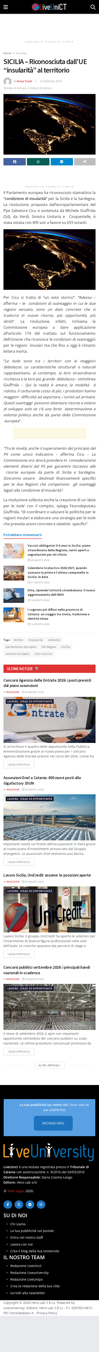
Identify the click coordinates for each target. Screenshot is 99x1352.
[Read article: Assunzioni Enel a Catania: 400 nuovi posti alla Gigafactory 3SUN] (49, 817)
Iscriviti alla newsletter (27, 1293)
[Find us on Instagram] (41, 1204)
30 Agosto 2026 (34, 692)
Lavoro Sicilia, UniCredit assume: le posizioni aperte (47, 875)
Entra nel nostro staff (26, 1237)
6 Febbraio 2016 (51, 81)
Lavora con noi (21, 1244)
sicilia (65, 647)
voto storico (43, 654)
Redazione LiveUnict (25, 1266)
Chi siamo (18, 1224)
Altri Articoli (49, 1065)
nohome (54, 640)
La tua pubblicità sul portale (32, 1231)
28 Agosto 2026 (40, 560)
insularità (36, 640)
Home (7, 53)
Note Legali (15, 1191)
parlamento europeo (21, 647)
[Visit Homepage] (49, 7)
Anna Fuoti (24, 81)
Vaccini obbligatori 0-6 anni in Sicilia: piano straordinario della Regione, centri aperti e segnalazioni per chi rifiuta (59, 550)
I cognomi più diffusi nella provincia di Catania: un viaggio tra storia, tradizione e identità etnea (58, 614)
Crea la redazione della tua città (35, 1286)
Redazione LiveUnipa (26, 1279)
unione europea (17, 654)
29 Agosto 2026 (34, 789)
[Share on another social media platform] (85, 161)
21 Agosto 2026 (40, 582)
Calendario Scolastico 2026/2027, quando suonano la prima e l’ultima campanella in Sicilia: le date (58, 572)
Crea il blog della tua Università (34, 1251)
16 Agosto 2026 (40, 600)
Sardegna (49, 647)
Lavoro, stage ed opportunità (29, 701)
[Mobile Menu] (5, 7)
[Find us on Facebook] (7, 1204)
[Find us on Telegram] (30, 1204)
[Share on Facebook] (14, 161)
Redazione (13, 692)
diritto (18, 640)
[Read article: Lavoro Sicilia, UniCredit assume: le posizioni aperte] (49, 909)
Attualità (21, 53)
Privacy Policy (47, 1313)
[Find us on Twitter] (19, 1204)
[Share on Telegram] (62, 161)
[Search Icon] (93, 7)
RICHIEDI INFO (53, 1123)
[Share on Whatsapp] (38, 161)
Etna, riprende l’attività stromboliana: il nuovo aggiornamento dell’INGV (61, 592)
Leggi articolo (21, 764)
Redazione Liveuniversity (29, 1272)
